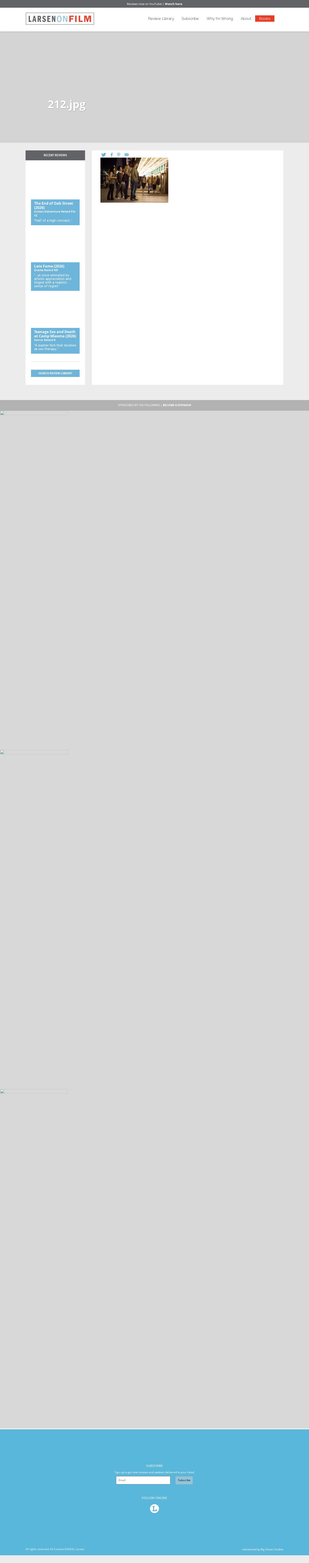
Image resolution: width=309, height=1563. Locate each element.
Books (265, 18)
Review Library (161, 18)
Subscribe (190, 18)
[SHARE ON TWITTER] (106, 155)
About (246, 18)
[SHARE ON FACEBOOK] (114, 155)
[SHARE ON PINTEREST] (121, 155)
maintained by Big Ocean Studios (262, 1549)
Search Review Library (55, 373)
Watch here (173, 4)
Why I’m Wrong (220, 18)
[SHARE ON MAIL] (129, 155)
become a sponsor (177, 405)
